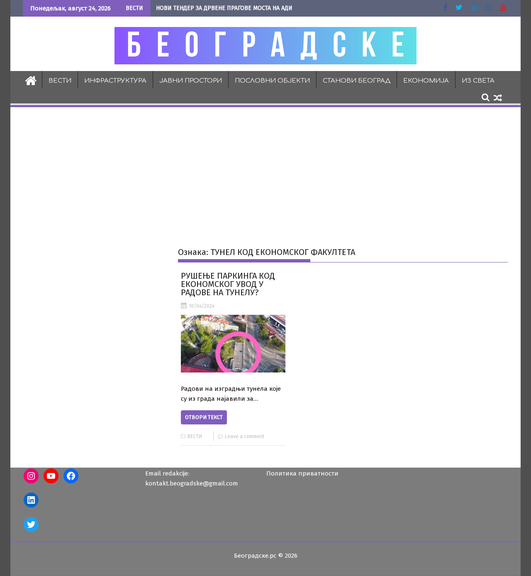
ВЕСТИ (60, 80)
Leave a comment (244, 436)
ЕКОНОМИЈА (426, 80)
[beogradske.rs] (31, 80)
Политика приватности (302, 473)
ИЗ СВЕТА (478, 80)
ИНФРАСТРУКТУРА (115, 80)
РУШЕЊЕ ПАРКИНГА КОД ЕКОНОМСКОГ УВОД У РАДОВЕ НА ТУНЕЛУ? (228, 284)
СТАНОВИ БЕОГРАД (356, 80)
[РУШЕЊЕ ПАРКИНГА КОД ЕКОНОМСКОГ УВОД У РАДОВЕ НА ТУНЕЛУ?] (233, 344)
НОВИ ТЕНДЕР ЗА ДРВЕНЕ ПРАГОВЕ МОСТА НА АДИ (224, 8)
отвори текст (204, 417)
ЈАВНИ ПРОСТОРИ (190, 80)
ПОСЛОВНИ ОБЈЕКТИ (272, 80)
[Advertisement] (265, 171)
